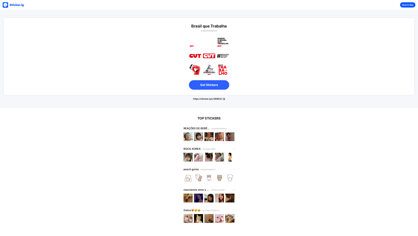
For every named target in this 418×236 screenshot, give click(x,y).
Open (407, 5)
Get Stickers (209, 85)
